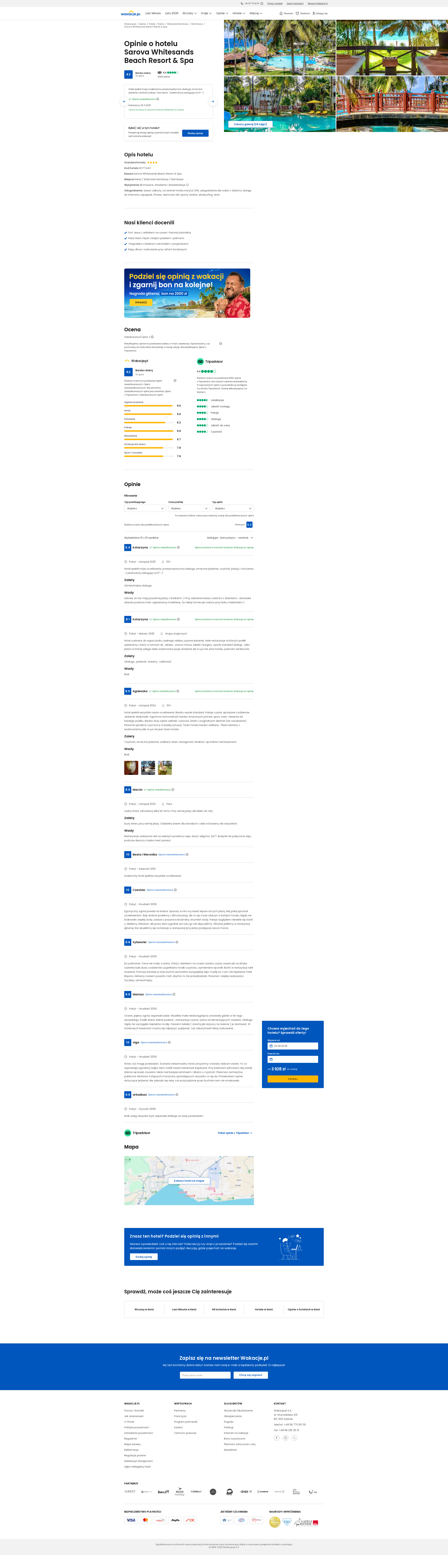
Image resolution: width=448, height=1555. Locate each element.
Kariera (178, 1427)
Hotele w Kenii (264, 1309)
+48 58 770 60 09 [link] (251, 3)
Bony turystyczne (234, 1438)
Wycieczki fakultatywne (238, 1410)
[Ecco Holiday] (179, 1492)
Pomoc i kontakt (134, 1410)
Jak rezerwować (134, 1416)
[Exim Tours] (196, 1492)
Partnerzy (180, 1410)
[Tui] (312, 1492)
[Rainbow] (262, 1492)
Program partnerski (185, 1422)
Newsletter (230, 1450)
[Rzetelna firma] (256, 1520)
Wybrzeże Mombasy (178, 24)
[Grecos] (213, 1492)
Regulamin (130, 1438)
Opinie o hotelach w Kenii (304, 1309)
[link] (130, 13)
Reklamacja (131, 1450)
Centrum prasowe (185, 1433)
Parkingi (228, 1427)
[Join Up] (163, 1492)
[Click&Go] (279, 1492)
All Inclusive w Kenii (224, 1309)
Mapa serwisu (132, 1444)
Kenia (161, 24)
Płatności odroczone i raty (240, 1444)
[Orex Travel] (246, 1492)
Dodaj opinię (195, 133)
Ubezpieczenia (233, 1416)
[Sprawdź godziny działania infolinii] (261, 3)
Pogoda (228, 1422)
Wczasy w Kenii (144, 1309)
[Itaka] (229, 1492)
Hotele (152, 24)
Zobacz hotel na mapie (189, 1181)
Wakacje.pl (130, 24)
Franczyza (180, 1416)
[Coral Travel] (146, 1492)
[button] (124, 101)
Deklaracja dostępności (138, 1461)
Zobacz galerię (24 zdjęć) (250, 124)
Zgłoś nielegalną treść (137, 1466)
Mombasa (197, 24)
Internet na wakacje (236, 1433)
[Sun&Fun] (296, 1492)
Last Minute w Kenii (184, 1309)
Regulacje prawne (135, 1455)
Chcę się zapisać (250, 1375)
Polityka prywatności (136, 1427)
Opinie (142, 24)
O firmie (129, 1422)
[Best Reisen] (129, 1492)
